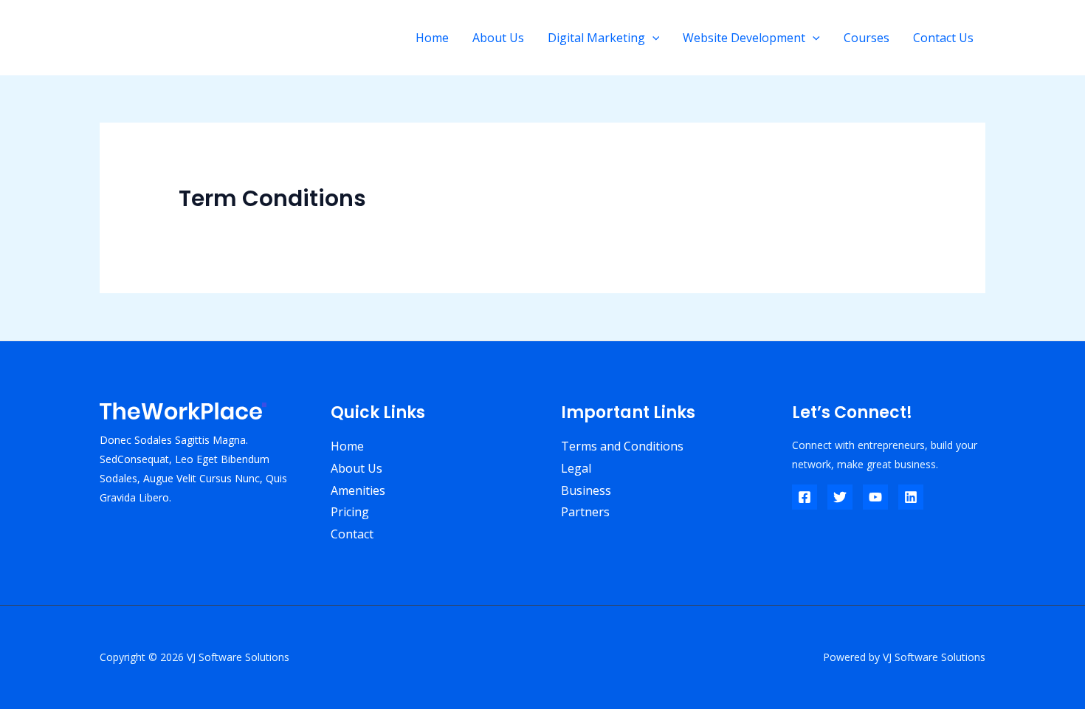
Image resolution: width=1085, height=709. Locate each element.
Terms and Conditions (622, 446)
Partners (585, 512)
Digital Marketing (596, 38)
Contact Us (943, 38)
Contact (352, 534)
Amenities (358, 490)
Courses (866, 38)
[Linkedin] (910, 497)
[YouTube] (875, 497)
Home (432, 38)
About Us (498, 38)
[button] (652, 38)
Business (586, 490)
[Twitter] (839, 497)
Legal (576, 468)
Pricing (350, 512)
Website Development (744, 38)
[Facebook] (804, 497)
